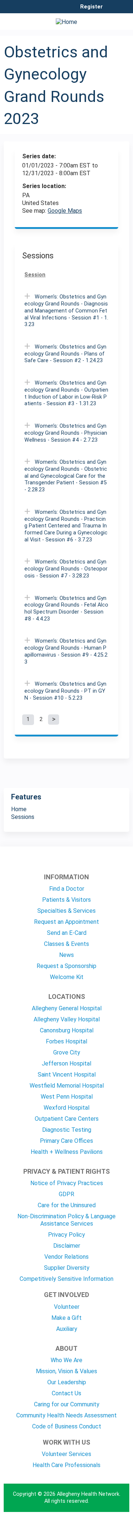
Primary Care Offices (66, 1140)
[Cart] (111, 10)
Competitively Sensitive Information (66, 1278)
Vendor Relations (66, 1256)
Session (34, 275)
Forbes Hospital (66, 1041)
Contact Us (66, 1393)
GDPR (66, 1194)
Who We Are (66, 1360)
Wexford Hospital (66, 1107)
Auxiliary (66, 1328)
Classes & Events (66, 943)
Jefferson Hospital (66, 1063)
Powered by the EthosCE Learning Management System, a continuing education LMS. (103, 1524)
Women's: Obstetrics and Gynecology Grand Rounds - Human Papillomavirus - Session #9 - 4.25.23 (66, 651)
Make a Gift (66, 1317)
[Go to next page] (53, 719)
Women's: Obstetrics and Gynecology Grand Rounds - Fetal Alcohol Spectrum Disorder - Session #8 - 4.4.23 (66, 608)
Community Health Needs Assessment (66, 1415)
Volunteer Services (66, 1454)
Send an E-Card (66, 932)
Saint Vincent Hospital (67, 1074)
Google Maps (65, 210)
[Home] (66, 19)
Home (19, 809)
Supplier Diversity (66, 1267)
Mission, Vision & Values (66, 1371)
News (66, 954)
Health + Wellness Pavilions (67, 1151)
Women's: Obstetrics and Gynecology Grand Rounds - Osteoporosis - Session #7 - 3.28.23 (66, 569)
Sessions (22, 816)
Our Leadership (66, 1382)
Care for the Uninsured (67, 1205)
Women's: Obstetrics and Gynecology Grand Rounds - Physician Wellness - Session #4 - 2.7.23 (65, 433)
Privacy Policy (66, 1234)
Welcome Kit (66, 977)
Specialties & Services (66, 910)
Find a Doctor (66, 888)
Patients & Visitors (66, 899)
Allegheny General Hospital (67, 1008)
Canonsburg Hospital (66, 1030)
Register (91, 7)
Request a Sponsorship (66, 965)
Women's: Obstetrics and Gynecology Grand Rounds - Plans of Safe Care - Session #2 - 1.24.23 (65, 354)
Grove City (66, 1052)
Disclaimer (66, 1245)
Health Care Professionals (66, 1465)
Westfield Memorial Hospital (67, 1085)
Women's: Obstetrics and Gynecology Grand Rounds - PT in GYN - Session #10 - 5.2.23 (65, 691)
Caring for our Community (66, 1404)
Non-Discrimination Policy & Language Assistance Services (66, 1220)
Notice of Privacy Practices (66, 1183)
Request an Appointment (66, 921)
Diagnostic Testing (66, 1129)
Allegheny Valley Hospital (67, 1019)
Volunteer (66, 1306)
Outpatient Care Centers (67, 1118)
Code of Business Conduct (66, 1426)
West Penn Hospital (67, 1096)
